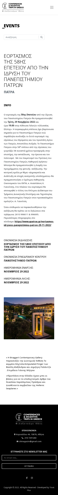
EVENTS (12, 26)
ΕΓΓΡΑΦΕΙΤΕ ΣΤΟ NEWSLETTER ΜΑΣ (29, 451)
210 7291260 (30, 438)
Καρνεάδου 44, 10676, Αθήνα (30, 434)
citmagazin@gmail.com (30, 441)
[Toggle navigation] (52, 7)
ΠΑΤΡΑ (9, 92)
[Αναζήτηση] (41, 37)
